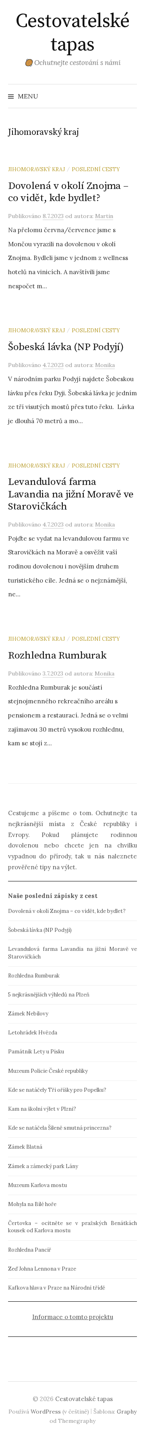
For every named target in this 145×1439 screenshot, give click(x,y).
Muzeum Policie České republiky (48, 1071)
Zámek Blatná (25, 1146)
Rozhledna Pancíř (29, 1249)
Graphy (127, 1411)
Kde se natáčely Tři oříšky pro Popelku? (57, 1090)
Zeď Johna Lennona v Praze (42, 1268)
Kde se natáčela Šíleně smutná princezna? (60, 1127)
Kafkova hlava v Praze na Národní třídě (56, 1287)
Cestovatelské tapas (73, 33)
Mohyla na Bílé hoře (32, 1204)
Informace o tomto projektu (72, 1317)
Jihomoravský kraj (36, 169)
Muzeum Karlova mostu (37, 1185)
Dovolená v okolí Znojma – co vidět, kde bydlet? (68, 192)
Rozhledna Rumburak (57, 655)
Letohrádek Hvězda (32, 1032)
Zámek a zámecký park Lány (43, 1166)
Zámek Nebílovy (28, 1013)
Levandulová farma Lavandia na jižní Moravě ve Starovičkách (71, 494)
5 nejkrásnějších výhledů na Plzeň (48, 994)
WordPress (46, 1411)
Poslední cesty (96, 169)
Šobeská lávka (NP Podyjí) (66, 347)
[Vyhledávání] (130, 96)
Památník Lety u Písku (36, 1051)
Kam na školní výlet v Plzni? (42, 1108)
